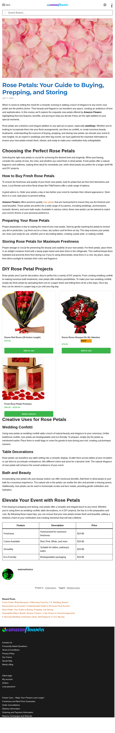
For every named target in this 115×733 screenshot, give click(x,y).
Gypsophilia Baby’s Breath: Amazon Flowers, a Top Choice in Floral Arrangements (38, 613)
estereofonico (25, 569)
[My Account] (105, 5)
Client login (7, 675)
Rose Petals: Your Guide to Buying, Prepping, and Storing (27, 609)
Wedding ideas (73, 588)
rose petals (48, 202)
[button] (112, 5)
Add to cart (29, 350)
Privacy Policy (8, 653)
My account (7, 679)
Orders (5, 683)
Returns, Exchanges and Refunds (17, 716)
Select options (29, 414)
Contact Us (7, 642)
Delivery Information (11, 709)
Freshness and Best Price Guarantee (18, 701)
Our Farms (7, 657)
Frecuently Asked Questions (14, 646)
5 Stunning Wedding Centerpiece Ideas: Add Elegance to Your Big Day (33, 617)
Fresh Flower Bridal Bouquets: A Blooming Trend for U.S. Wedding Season (35, 602)
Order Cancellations (11, 705)
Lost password (8, 686)
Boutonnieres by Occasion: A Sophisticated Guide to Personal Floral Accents (36, 606)
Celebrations (50, 588)
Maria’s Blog (7, 664)
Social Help (7, 661)
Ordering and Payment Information (17, 712)
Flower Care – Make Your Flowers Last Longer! (23, 698)
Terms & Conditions (10, 650)
